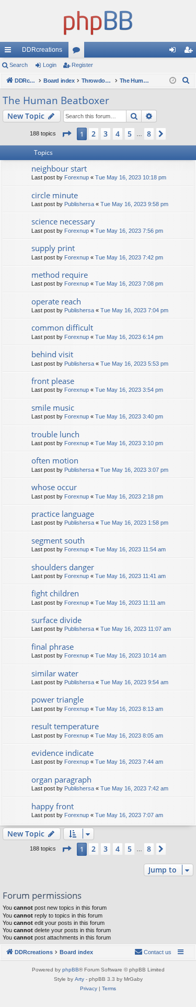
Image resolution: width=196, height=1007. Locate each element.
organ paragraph (61, 779)
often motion (54, 460)
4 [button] (118, 134)
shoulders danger (62, 567)
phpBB (70, 969)
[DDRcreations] (98, 21)
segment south (58, 540)
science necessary (63, 221)
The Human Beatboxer (56, 100)
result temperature (65, 726)
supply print (53, 248)
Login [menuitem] (174, 52)
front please (52, 381)
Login (49, 65)
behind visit (52, 354)
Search (18, 65)
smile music (52, 407)
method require (59, 274)
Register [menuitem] (190, 52)
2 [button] (93, 134)
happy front (52, 806)
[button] (66, 134)
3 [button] (105, 134)
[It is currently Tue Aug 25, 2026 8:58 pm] (172, 81)
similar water (54, 673)
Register (82, 65)
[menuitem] (186, 80)
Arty (79, 979)
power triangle (57, 699)
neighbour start (59, 168)
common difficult (62, 327)
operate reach (56, 301)
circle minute (54, 195)
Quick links (10, 52)
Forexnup (76, 177)
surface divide (56, 620)
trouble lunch (55, 434)
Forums (78, 52)
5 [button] (130, 134)
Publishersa (79, 204)
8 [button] (149, 134)
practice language (62, 513)
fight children (55, 593)
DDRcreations (42, 49)
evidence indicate (62, 753)
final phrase (52, 646)
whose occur (54, 487)
